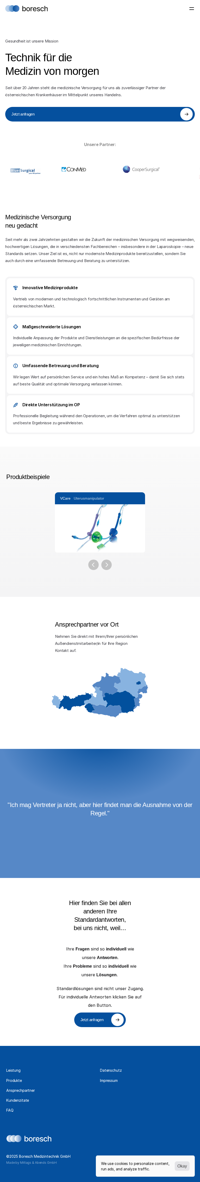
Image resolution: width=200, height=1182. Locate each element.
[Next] (106, 565)
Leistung (13, 1070)
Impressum (109, 1080)
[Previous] (93, 565)
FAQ (10, 1110)
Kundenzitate (17, 1100)
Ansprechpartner (20, 1090)
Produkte (14, 1080)
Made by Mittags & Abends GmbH (31, 1163)
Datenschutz (111, 1070)
